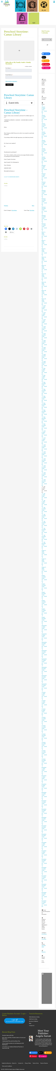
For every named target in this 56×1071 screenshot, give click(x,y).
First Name (8, 68)
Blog (30, 1023)
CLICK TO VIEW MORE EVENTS (11, 176)
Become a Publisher (33, 1021)
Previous (6, 205)
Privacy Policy (28, 1063)
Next (33, 205)
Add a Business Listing (34, 1017)
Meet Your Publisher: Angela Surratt (43, 1033)
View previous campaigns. (11, 81)
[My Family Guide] (6, 6)
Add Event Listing (33, 1019)
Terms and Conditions (7, 1066)
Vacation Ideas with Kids (7, 1035)
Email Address (9, 75)
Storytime (32, 210)
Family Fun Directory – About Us (9, 1063)
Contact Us (31, 1025)
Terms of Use (36, 1063)
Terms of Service (44, 1063)
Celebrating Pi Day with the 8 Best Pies (11, 1041)
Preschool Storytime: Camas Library (19, 96)
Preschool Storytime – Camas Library (15, 111)
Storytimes (14, 210)
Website (44, 952)
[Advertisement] (19, 219)
